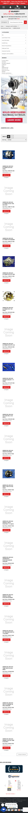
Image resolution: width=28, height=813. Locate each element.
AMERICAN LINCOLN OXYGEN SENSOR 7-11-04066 (8, 380)
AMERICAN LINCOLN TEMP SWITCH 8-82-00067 (8, 668)
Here (18, 18)
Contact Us (8, 798)
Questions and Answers (21, 800)
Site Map (14, 801)
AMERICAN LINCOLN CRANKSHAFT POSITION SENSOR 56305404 (8, 559)
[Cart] (24, 7)
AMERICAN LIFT (5, 67)
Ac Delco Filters (5, 60)
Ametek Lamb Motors (6, 73)
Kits (3, 35)
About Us (2, 798)
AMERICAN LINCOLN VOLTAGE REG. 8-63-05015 (8, 416)
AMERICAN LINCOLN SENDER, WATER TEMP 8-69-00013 (8, 740)
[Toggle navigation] (4, 7)
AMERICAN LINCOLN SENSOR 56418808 (8, 451)
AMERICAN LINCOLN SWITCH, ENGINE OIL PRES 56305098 (8, 704)
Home (2, 26)
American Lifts (5, 69)
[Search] (25, 22)
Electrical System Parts (6, 28)
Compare (6, 177)
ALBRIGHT (4, 64)
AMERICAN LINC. (16, 28)
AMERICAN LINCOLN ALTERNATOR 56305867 (9, 239)
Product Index (11, 800)
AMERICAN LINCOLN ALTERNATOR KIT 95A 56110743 (8, 203)
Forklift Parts (5, 43)
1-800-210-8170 (19, 14)
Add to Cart (6, 175)
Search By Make (5, 40)
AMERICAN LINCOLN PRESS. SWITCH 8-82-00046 (8, 486)
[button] (5, 785)
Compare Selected (22, 754)
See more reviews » (10, 793)
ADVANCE (4, 62)
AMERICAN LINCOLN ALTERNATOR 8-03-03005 (8, 167)
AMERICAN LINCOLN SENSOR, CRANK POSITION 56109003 (8, 596)
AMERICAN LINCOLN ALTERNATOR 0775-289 (9, 273)
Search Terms (8, 801)
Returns (1, 801)
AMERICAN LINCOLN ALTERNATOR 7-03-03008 (8, 309)
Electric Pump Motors (6, 45)
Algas (3, 66)
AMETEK (3, 71)
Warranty (20, 801)
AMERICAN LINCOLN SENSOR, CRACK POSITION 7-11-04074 (8, 522)
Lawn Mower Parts (6, 37)
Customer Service (16, 798)
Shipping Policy (3, 800)
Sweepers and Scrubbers (11, 26)
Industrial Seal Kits (6, 51)
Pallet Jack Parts (5, 48)
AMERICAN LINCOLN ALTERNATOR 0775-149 (9, 344)
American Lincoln (5, 70)
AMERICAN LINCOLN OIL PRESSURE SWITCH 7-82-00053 (8, 632)
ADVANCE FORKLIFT (6, 63)
